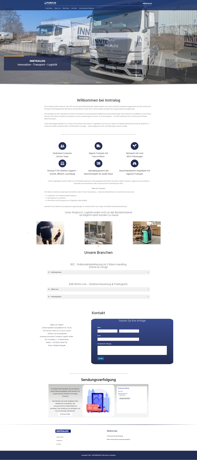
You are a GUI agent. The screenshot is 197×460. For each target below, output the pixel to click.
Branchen (66, 8)
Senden (101, 358)
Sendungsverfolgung (86, 8)
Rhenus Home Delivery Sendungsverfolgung (118, 439)
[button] (96, 82)
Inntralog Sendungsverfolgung (115, 436)
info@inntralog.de (59, 345)
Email (99, 335)
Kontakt (74, 8)
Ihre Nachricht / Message (104, 344)
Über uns (57, 8)
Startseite (48, 8)
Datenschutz (60, 437)
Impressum (59, 441)
